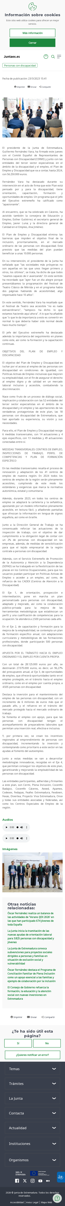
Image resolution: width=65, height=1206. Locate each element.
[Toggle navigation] (24, 56)
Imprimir (20, 86)
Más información (33, 33)
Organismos (19, 1159)
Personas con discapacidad (20, 65)
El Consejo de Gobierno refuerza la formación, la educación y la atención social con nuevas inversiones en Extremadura (29, 993)
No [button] (47, 1043)
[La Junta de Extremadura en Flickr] (48, 1180)
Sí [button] (18, 1043)
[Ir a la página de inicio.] (11, 56)
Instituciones (19, 1143)
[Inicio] (20, 1173)
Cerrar (32, 42)
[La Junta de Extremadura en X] (25, 1181)
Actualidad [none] (18, 1127)
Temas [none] (14, 1068)
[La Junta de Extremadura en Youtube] (40, 1180)
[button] (46, 56)
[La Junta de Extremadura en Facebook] (17, 1181)
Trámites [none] (16, 1083)
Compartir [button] (46, 86)
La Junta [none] (16, 1098)
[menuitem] (17, 1202)
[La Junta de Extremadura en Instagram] (32, 1181)
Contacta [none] (16, 1113)
